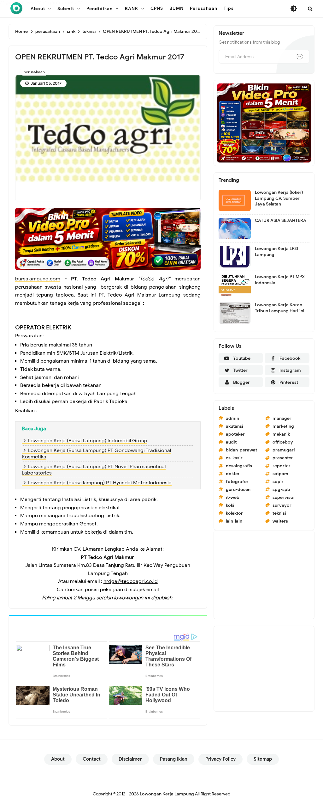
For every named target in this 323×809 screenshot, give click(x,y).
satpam (280, 473)
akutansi (234, 426)
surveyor (282, 505)
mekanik (281, 434)
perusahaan (34, 72)
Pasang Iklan (173, 759)
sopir (278, 481)
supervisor (284, 497)
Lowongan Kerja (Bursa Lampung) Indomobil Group (87, 441)
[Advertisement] (264, 574)
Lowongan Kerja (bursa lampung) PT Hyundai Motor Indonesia (100, 483)
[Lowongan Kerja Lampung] (16, 8)
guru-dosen (238, 489)
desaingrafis (239, 466)
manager (282, 418)
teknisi (279, 513)
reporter (282, 466)
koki (230, 505)
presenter (283, 458)
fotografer (237, 481)
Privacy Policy (220, 759)
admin (232, 418)
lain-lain (234, 521)
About (58, 759)
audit (231, 442)
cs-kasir (234, 458)
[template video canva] (264, 123)
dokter (233, 473)
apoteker (235, 434)
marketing (283, 426)
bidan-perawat (241, 450)
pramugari (284, 450)
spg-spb (281, 489)
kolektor (234, 513)
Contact (92, 759)
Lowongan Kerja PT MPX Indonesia (280, 279)
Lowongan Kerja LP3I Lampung (276, 251)
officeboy (283, 442)
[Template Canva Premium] (108, 239)
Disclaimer (130, 759)
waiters (280, 521)
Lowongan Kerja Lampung (167, 794)
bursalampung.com (37, 279)
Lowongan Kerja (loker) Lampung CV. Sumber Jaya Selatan (279, 198)
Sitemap (263, 759)
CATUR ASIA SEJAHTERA (280, 220)
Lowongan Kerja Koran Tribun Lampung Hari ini (279, 307)
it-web (232, 497)
